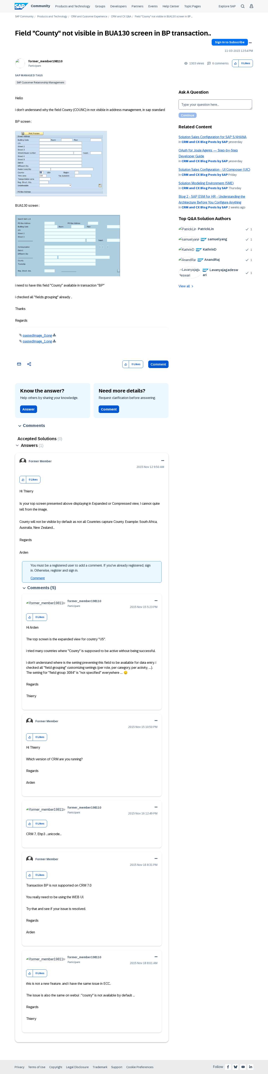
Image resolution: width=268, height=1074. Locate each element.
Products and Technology (72, 6)
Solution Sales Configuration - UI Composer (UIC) (214, 169)
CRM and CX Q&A (121, 16)
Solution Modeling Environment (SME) (206, 183)
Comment (158, 364)
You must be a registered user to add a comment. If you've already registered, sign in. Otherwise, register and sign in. (91, 568)
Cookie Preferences (139, 1067)
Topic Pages (192, 6)
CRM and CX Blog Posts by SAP (205, 142)
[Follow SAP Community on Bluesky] (235, 1067)
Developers (118, 6)
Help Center (171, 6)
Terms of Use (36, 1067)
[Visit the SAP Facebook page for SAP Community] (228, 1067)
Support (116, 1067)
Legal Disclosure (77, 1067)
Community (40, 6)
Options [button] (250, 43)
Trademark (100, 1067)
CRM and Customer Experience (89, 16)
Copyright (55, 1067)
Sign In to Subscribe (230, 42)
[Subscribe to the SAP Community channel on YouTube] (243, 1067)
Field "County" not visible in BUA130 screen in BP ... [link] (163, 16)
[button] (235, 63)
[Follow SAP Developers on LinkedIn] (250, 1067)
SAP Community (24, 16)
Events (153, 6)
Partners (137, 6)
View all (184, 286)
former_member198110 (45, 61)
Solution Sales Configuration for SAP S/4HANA (212, 137)
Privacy (19, 1067)
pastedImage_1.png (37, 341)
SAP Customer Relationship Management (40, 82)
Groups (100, 6)
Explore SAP (227, 6)
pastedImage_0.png (37, 335)
